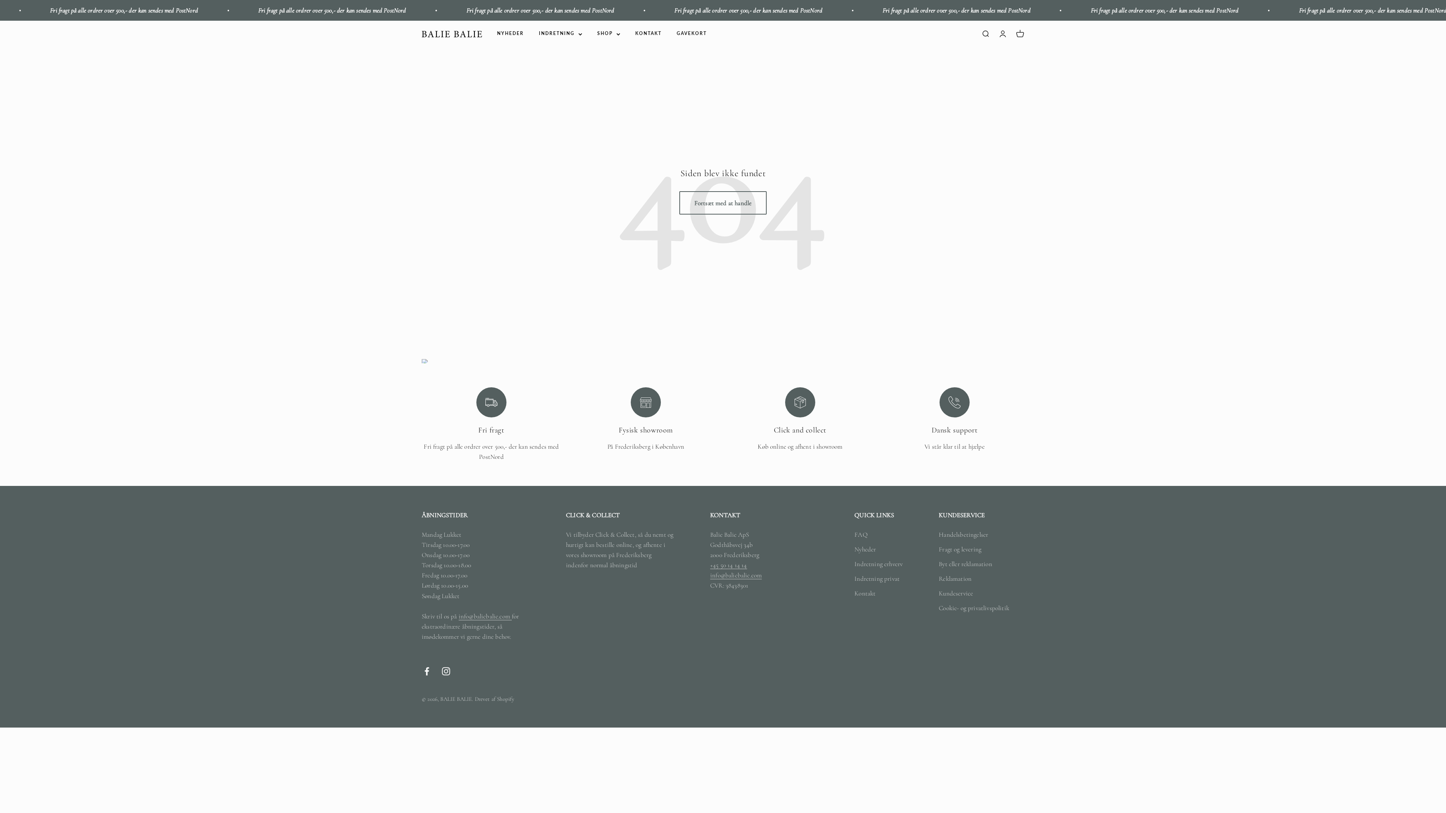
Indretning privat (877, 579)
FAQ (861, 535)
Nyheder (865, 549)
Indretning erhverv (878, 564)
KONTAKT (648, 34)
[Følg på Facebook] (427, 671)
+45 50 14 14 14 (728, 565)
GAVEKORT (692, 34)
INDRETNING (557, 34)
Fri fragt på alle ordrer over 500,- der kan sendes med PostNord (266, 10)
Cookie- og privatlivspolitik (974, 608)
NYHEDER (510, 34)
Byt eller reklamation (965, 564)
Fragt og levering (960, 549)
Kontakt (865, 593)
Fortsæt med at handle (723, 203)
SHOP (605, 34)
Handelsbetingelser (963, 535)
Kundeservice (956, 593)
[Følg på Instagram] (446, 671)
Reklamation (955, 579)
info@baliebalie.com (485, 616)
